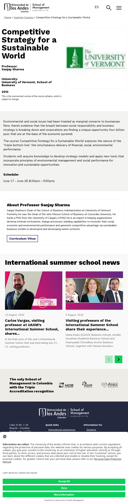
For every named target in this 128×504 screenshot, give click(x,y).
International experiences (61, 429)
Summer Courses (24, 17)
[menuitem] (97, 7)
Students (91, 429)
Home (7, 17)
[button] (118, 359)
